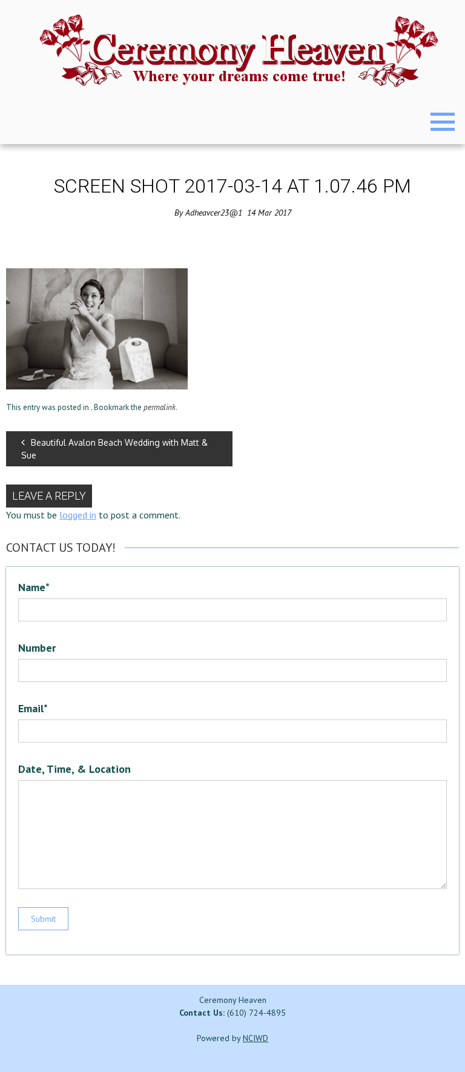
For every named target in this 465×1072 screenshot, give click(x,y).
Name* (34, 587)
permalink (159, 407)
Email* (33, 708)
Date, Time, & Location (74, 769)
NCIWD (255, 1038)
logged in (77, 515)
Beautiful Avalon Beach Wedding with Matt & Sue (114, 448)
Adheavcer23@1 (213, 212)
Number (37, 648)
